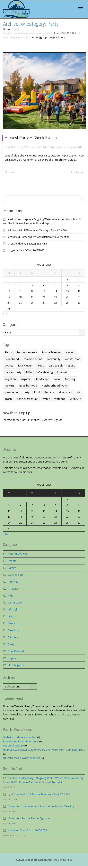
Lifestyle (42, 147)
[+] (44, 90)
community (53, 359)
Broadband (12, 359)
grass (71, 365)
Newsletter (11, 392)
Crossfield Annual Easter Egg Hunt (27, 243)
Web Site (75, 399)
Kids (10, 595)
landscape (42, 379)
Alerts (8, 352)
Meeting (70, 379)
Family (33, 147)
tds (78, 392)
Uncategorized (17, 665)
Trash (8, 399)
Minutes (13, 637)
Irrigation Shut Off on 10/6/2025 (26, 250)
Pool (37, 392)
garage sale (56, 365)
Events (12, 561)
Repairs (49, 392)
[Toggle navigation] (80, 8)
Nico (69, 860)
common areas (33, 359)
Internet (62, 372)
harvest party (13, 372)
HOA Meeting (44, 372)
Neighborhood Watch (55, 385)
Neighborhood (28, 385)
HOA (29, 372)
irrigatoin (26, 379)
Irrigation (13, 588)
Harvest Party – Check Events (31, 137)
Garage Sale (16, 575)
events (9, 365)
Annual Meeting (51, 352)
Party (51, 147)
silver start (65, 392)
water (46, 399)
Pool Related (16, 651)
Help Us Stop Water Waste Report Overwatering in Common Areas (44, 749)
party (73, 147)
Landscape (15, 602)
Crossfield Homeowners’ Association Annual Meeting (38, 237)
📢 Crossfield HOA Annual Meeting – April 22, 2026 (37, 230)
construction (72, 359)
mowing (9, 385)
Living (11, 616)
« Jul (5, 313)
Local (57, 379)
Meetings (13, 630)
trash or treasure (27, 399)
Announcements (27, 352)
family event (62, 147)
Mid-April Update (13, 745)
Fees (41, 365)
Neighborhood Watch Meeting (21, 758)
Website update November (20, 737)
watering (59, 399)
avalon (70, 352)
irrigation (10, 379)
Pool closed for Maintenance (21, 741)
